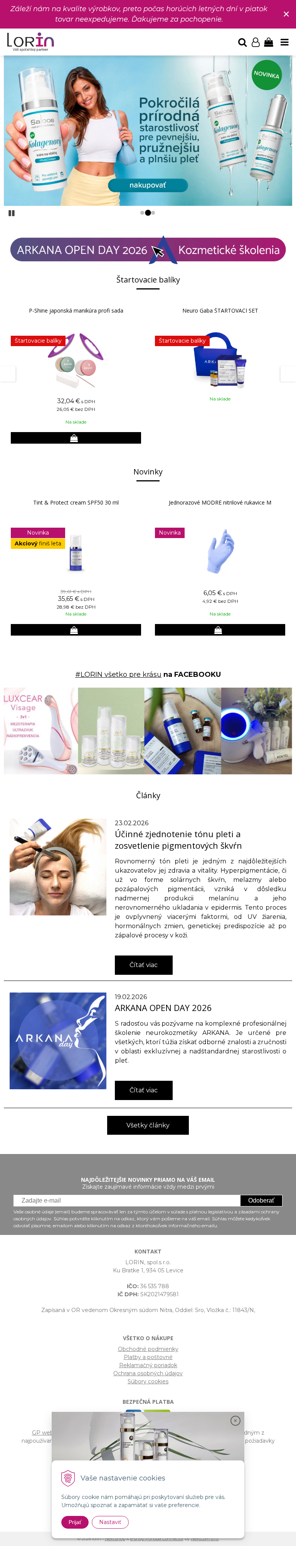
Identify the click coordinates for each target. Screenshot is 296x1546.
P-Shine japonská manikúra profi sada (76, 310)
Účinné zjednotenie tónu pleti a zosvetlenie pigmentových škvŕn (178, 839)
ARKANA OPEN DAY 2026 (163, 1007)
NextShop (115, 1538)
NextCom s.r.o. (205, 1538)
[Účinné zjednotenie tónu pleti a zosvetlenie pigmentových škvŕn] (58, 866)
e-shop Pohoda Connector (156, 1538)
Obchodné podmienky (148, 1349)
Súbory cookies (148, 1381)
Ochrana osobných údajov (148, 1373)
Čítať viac (144, 965)
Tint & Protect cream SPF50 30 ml (76, 502)
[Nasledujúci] (284, 130)
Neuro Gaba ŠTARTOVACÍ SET (220, 310)
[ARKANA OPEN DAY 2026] (58, 1040)
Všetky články (148, 1125)
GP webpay (47, 1432)
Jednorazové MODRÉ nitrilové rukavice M (220, 502)
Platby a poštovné (148, 1357)
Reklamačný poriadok (148, 1365)
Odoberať (261, 1200)
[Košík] (269, 42)
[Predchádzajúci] (11, 130)
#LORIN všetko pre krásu (118, 674)
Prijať (75, 1522)
